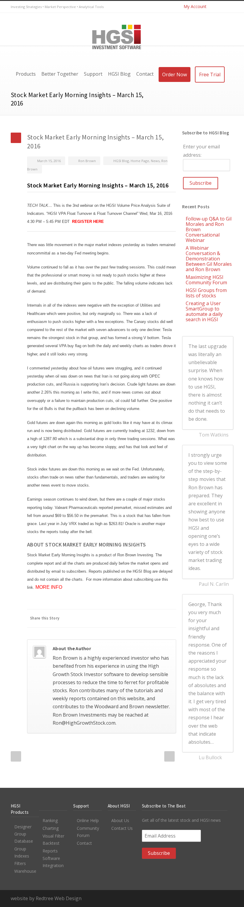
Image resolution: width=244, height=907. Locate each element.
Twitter (215, 7)
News (155, 161)
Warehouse (25, 871)
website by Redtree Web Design (46, 898)
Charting (51, 828)
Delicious (146, 618)
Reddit (123, 618)
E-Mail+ (170, 618)
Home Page (140, 161)
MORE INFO (48, 587)
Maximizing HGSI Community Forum (206, 280)
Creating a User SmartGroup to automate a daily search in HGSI (204, 311)
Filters (20, 863)
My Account (195, 6)
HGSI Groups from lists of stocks (206, 293)
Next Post (169, 756)
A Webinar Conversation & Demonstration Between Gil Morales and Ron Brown (209, 259)
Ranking (50, 820)
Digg (134, 618)
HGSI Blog (121, 161)
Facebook (87, 618)
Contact (84, 843)
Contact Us (122, 828)
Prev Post (16, 756)
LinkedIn (111, 618)
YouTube (227, 7)
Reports (50, 851)
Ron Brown (87, 161)
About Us (120, 820)
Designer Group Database (23, 834)
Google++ (158, 618)
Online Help (88, 820)
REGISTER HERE (88, 221)
